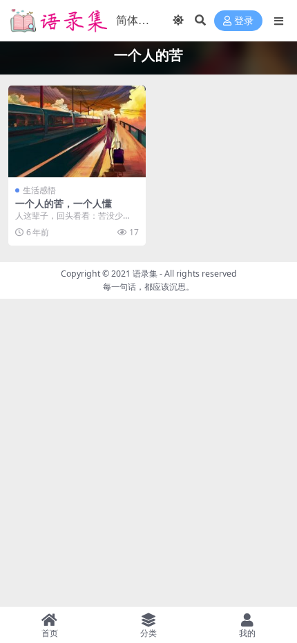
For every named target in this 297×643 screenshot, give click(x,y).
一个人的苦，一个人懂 (63, 203)
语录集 (145, 273)
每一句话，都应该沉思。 (148, 287)
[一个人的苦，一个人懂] (77, 131)
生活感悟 (39, 190)
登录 (243, 21)
